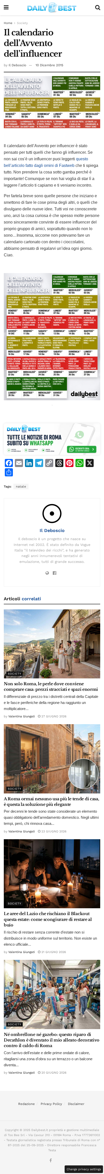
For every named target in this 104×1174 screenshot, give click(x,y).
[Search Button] (97, 7)
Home (8, 23)
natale (21, 486)
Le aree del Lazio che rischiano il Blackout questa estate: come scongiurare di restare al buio (48, 919)
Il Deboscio (17, 65)
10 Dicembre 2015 (49, 65)
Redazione (26, 1104)
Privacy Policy (51, 1104)
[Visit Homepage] (52, 8)
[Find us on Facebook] (50, 1161)
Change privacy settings (84, 1169)
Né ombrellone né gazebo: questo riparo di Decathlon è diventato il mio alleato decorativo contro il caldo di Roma (51, 1040)
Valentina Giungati (21, 716)
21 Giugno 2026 (53, 952)
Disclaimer (76, 1104)
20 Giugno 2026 (53, 1072)
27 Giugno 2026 (53, 716)
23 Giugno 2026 (53, 831)
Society (22, 23)
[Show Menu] (6, 7)
